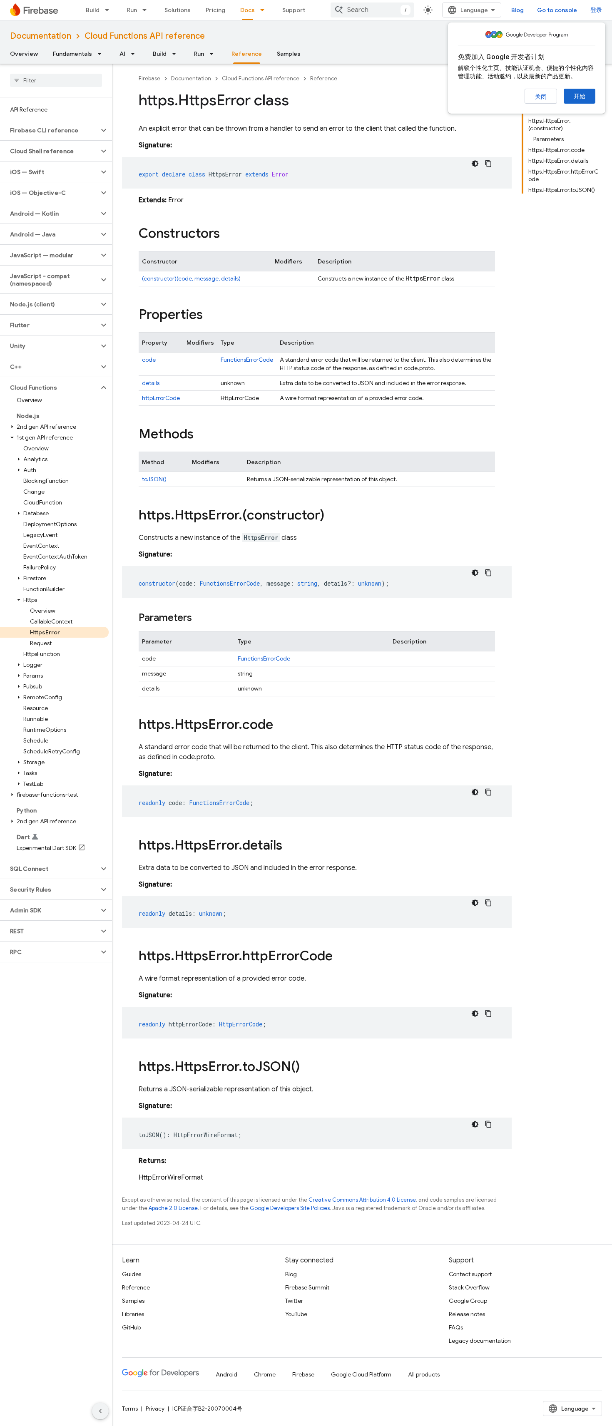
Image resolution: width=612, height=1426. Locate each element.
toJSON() (154, 479)
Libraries (133, 1314)
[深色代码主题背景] (475, 163)
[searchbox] (56, 80)
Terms (130, 1408)
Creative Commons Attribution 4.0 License (362, 1199)
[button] (49, 130)
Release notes (467, 1314)
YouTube (296, 1314)
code (149, 359)
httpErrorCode (161, 398)
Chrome (265, 1374)
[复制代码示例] (488, 163)
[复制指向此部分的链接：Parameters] (200, 619)
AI (122, 53)
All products (424, 1374)
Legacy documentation (480, 1340)
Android (226, 1374)
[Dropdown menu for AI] (135, 54)
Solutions (177, 10)
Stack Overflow (469, 1287)
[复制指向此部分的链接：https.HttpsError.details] (290, 846)
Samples (289, 53)
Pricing (215, 10)
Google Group (468, 1300)
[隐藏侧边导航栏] (100, 1411)
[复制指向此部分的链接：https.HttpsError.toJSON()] (308, 1068)
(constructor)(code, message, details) (191, 278)
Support (293, 10)
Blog (517, 10)
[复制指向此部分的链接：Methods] (202, 435)
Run (132, 10)
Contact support (470, 1274)
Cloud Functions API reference (145, 36)
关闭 (541, 96)
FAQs (456, 1327)
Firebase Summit (307, 1287)
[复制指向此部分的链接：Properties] (211, 315)
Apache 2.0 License (173, 1208)
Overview (24, 53)
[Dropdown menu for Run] (147, 10)
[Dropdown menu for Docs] (265, 10)
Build (93, 10)
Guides (131, 1274)
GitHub (131, 1327)
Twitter (294, 1300)
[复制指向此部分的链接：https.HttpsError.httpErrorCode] (341, 957)
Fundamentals (72, 53)
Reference (246, 53)
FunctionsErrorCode (247, 359)
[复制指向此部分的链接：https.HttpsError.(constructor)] (332, 516)
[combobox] (372, 9)
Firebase (149, 78)
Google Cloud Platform (361, 1374)
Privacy (155, 1408)
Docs (247, 10)
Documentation (40, 36)
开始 (579, 96)
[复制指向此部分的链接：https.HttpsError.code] (281, 725)
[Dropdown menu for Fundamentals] (102, 54)
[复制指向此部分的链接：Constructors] (228, 234)
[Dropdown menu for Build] (109, 10)
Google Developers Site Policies (290, 1208)
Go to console (557, 10)
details (150, 383)
